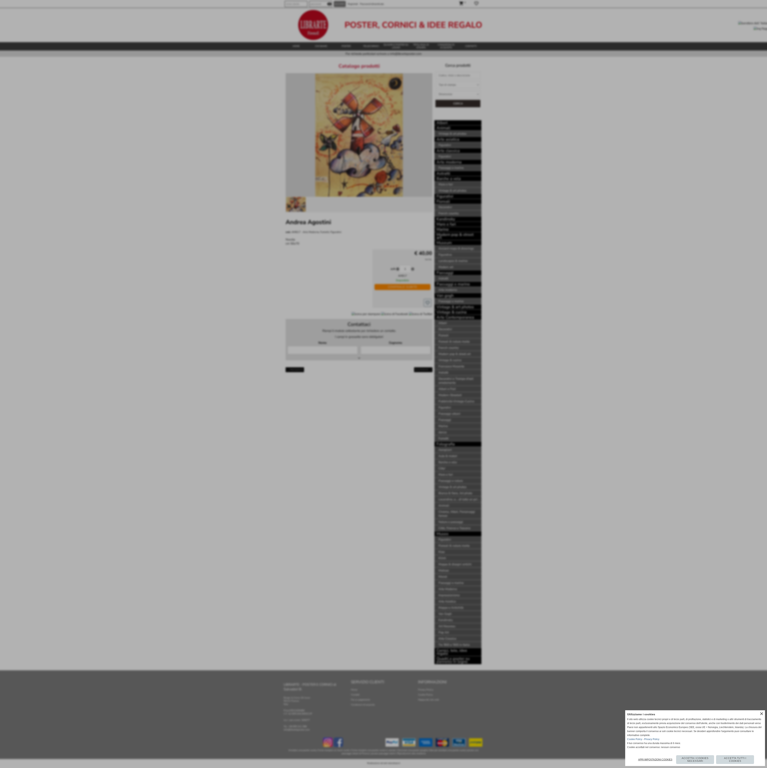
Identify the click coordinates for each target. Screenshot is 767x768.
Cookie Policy (634, 739)
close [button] (761, 713)
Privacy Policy (651, 739)
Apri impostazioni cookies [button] (655, 759)
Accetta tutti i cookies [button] (735, 759)
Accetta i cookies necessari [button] (695, 759)
